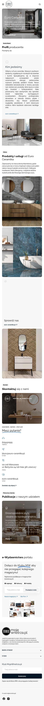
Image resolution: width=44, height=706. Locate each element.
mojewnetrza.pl (11, 693)
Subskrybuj (22, 676)
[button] (3, 4)
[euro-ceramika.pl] (22, 24)
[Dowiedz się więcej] (22, 408)
